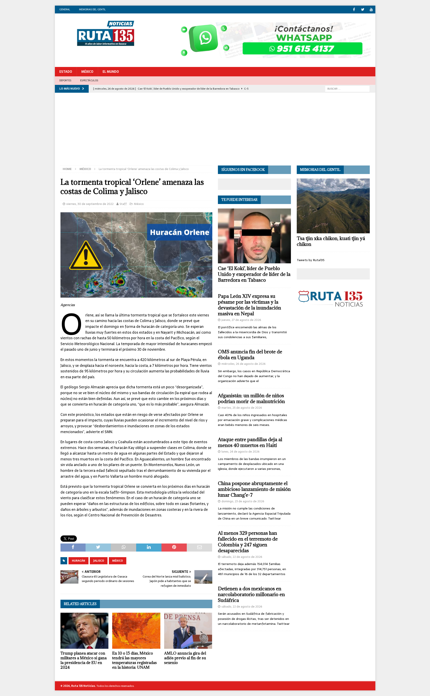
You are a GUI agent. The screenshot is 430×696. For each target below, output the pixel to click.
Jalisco (98, 561)
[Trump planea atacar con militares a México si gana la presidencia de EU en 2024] (84, 631)
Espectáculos (89, 80)
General (64, 9)
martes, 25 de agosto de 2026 (241, 407)
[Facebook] (354, 9)
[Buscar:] (347, 88)
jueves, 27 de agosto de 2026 (241, 320)
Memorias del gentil (92, 9)
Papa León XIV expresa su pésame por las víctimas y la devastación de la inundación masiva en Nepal (249, 305)
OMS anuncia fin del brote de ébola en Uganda (250, 355)
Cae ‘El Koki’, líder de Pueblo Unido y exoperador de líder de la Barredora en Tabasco (254, 274)
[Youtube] (371, 9)
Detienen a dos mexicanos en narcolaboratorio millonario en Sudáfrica (251, 594)
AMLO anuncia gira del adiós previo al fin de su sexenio (185, 658)
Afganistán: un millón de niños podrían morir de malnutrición (251, 398)
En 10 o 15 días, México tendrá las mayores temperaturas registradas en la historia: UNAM (134, 660)
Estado (65, 71)
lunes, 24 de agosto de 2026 (240, 451)
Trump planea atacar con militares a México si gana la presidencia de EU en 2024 (83, 660)
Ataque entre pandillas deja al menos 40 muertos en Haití (250, 442)
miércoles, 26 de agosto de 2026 (243, 363)
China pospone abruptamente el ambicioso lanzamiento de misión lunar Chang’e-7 (254, 489)
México (87, 71)
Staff (123, 204)
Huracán (78, 561)
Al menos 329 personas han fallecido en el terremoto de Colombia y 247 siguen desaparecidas (248, 542)
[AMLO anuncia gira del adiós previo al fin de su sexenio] (188, 631)
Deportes (65, 80)
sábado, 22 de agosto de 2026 (241, 556)
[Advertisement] (215, 132)
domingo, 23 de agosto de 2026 (242, 501)
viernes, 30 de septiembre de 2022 (90, 204)
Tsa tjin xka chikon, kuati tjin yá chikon (331, 241)
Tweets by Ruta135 (311, 260)
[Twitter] (363, 9)
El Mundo (111, 71)
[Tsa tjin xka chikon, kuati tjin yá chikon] (333, 205)
